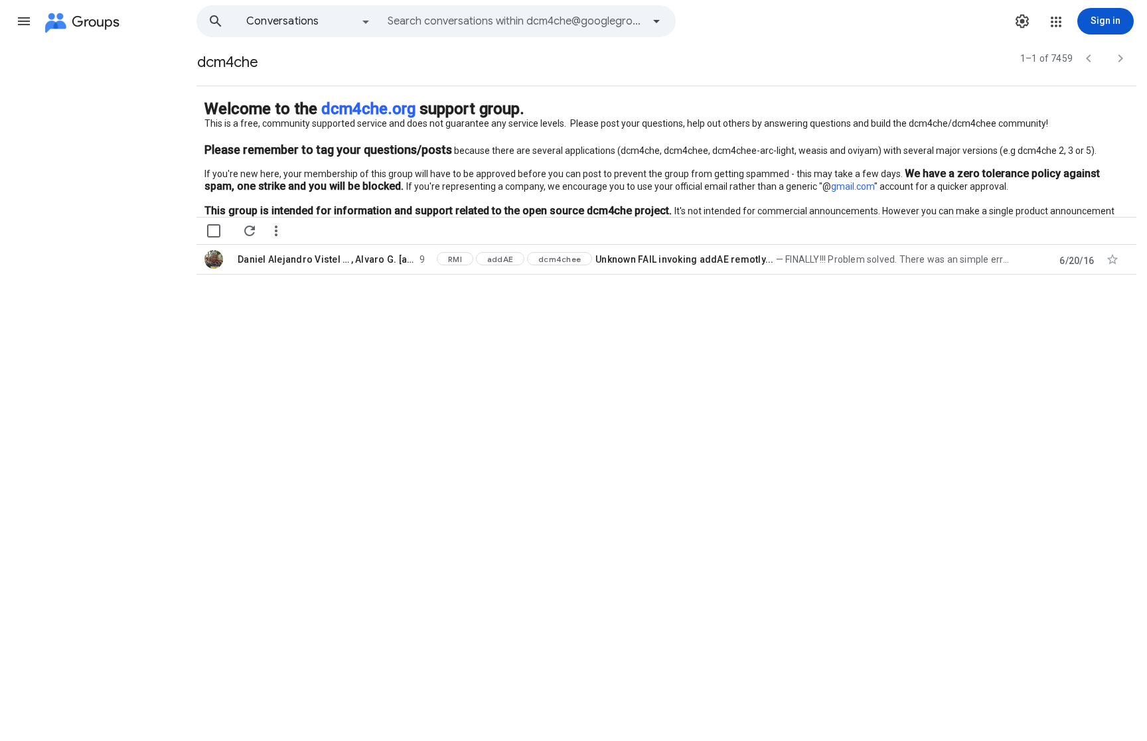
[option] (309, 21)
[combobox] (515, 21)
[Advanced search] (656, 21)
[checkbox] (213, 230)
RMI (455, 259)
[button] (24, 21)
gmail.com (852, 186)
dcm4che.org (368, 109)
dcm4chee (559, 259)
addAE (500, 259)
